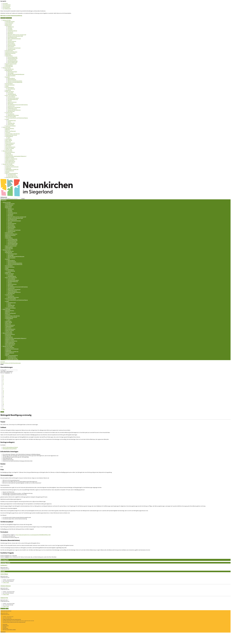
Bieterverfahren (11, 78)
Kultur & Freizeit (6, 127)
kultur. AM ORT (8, 140)
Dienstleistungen (9, 50)
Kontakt (4, 627)
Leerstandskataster (9, 170)
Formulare (10, 29)
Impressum (5, 628)
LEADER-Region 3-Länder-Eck (11, 169)
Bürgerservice (8, 25)
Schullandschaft (9, 112)
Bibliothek (7, 129)
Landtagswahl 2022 (12, 59)
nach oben (2, 608)
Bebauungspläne (11, 75)
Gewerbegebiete (9, 155)
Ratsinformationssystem (10, 63)
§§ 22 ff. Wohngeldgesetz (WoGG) (10, 447)
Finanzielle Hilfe (11, 123)
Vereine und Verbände (10, 125)
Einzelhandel (8, 153)
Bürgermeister (8, 24)
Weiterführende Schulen (13, 115)
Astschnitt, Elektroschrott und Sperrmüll (17, 34)
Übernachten (8, 145)
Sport (9, 137)
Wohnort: (2, 372)
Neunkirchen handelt (7, 164)
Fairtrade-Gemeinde (9, 85)
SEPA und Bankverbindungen (14, 38)
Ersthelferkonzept (12, 120)
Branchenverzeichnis (10, 152)
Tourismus (7, 132)
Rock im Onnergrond (10, 143)
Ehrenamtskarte (9, 83)
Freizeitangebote (9, 136)
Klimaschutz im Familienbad (14, 107)
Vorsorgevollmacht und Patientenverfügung (18, 118)
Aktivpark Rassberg (9, 128)
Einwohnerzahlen (12, 45)
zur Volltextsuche (7, 8)
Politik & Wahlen (9, 55)
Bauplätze (7, 77)
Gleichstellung (11, 46)
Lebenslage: (3, 371)
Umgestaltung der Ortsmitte (11, 177)
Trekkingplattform (9, 144)
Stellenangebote (9, 65)
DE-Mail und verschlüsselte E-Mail (15, 36)
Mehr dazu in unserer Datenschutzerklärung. (11, 15)
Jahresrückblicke (11, 44)
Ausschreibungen (9, 22)
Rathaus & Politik (7, 20)
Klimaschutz (10, 103)
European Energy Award (13, 98)
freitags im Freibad (9, 148)
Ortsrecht (10, 40)
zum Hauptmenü (7, 4)
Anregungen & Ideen (10, 21)
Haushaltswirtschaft (12, 37)
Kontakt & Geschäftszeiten (11, 52)
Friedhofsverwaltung (12, 30)
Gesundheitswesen (9, 87)
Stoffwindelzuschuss (12, 108)
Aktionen (10, 100)
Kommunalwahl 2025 (12, 62)
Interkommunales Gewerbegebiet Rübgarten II (15, 156)
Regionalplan (11, 73)
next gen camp (8, 149)
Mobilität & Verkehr (9, 157)
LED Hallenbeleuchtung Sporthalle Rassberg (18, 104)
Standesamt (10, 32)
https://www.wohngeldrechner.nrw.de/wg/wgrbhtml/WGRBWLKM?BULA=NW (33, 534)
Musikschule (8, 141)
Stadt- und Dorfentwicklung (11, 173)
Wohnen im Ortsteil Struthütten (15, 81)
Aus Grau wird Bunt (9, 165)
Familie (6, 86)
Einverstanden (8, 17)
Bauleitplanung (8, 70)
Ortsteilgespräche (12, 174)
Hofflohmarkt (8, 139)
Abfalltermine (11, 26)
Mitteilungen (8, 54)
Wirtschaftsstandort (9, 162)
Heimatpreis (8, 90)
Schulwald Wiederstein (13, 99)
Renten (9, 122)
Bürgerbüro (10, 33)
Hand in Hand (11, 124)
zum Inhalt (5, 3)
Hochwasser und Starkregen (14, 48)
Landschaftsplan (11, 96)
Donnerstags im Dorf (12, 176)
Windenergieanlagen (12, 71)
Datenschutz (6, 625)
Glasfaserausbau (11, 49)
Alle (4, 409)
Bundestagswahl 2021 (13, 58)
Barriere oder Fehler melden (9, 629)
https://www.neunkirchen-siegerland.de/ (14, 622)
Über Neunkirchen (9, 69)
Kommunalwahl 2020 (12, 57)
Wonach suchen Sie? (5, 198)
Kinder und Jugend (9, 91)
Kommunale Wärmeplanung (14, 110)
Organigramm (11, 42)
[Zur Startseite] (36, 196)
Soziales (7, 119)
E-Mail (6, 582)
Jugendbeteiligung (12, 94)
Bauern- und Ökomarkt (10, 131)
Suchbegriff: (3, 370)
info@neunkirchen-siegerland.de (12, 619)
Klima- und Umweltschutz (11, 95)
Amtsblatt (10, 28)
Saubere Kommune (12, 102)
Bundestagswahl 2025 (13, 61)
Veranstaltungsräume (10, 147)
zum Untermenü (6, 6)
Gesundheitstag (11, 89)
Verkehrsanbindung (9, 160)
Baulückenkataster (12, 79)
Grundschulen (11, 114)
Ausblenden (3, 17)
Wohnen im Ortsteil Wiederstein (15, 82)
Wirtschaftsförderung (10, 161)
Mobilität (7, 172)
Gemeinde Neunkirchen (5, 611)
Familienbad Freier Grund (11, 135)
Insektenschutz (11, 106)
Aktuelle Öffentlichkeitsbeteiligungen (16, 74)
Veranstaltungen (9, 66)
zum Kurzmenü (6, 7)
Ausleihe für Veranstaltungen (12, 166)
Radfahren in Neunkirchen (11, 158)
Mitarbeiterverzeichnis (10, 53)
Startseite (2, 363)
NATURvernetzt (11, 111)
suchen (2, 411)
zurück (7, 608)
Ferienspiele (10, 92)
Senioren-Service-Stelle (10, 116)
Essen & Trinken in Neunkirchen (12, 133)
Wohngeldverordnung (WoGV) (10, 448)
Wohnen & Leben (7, 67)
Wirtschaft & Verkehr (7, 151)
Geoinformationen (12, 41)
